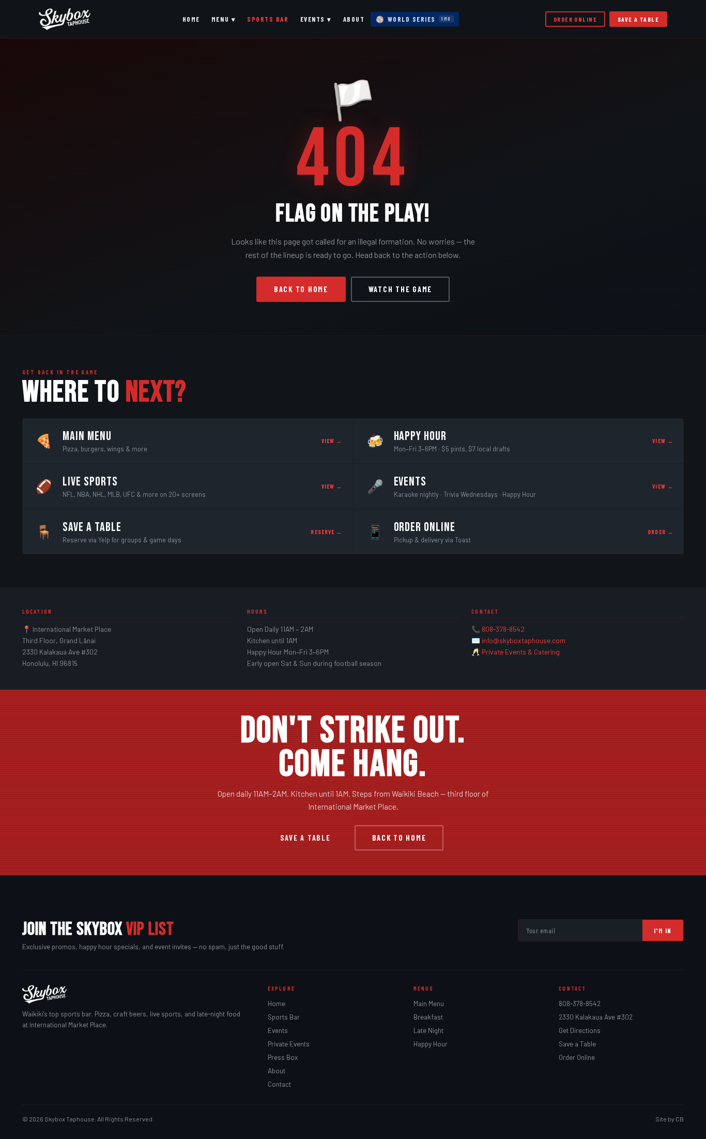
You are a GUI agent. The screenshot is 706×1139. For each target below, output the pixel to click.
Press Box (283, 1057)
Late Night (428, 1030)
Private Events (289, 1044)
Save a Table (638, 19)
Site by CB (669, 1118)
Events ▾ (316, 19)
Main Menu (428, 1003)
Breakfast (428, 1017)
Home (191, 19)
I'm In (663, 930)
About (354, 19)
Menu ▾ (223, 19)
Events (278, 1030)
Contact (279, 1084)
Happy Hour (430, 1044)
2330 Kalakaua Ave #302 (596, 1017)
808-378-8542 (503, 629)
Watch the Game (400, 289)
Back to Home (301, 289)
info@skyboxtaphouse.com (523, 640)
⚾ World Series (413, 19)
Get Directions (580, 1030)
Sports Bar (267, 19)
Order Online (575, 19)
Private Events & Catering (521, 651)
